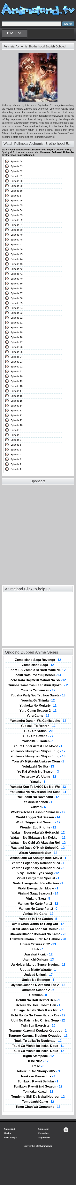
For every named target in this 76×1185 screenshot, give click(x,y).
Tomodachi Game (38, 1101)
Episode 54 (17, 210)
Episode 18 (17, 386)
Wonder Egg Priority (38, 827)
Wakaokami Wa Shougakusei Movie (38, 858)
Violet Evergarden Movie (38, 888)
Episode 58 (17, 190)
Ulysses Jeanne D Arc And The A (38, 985)
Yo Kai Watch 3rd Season (38, 771)
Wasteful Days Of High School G (38, 847)
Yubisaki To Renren (38, 726)
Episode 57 (17, 195)
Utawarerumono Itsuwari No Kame (38, 934)
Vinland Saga (38, 898)
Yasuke (38, 781)
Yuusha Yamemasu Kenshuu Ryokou (38, 685)
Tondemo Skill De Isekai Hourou (38, 1096)
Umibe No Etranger (38, 980)
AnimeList (43, 1129)
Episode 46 (17, 249)
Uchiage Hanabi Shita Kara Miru (38, 1010)
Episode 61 (17, 176)
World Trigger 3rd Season (38, 817)
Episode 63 (17, 166)
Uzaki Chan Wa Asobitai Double (38, 929)
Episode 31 (17, 322)
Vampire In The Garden (38, 919)
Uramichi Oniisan (38, 959)
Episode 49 (17, 234)
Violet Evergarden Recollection (38, 883)
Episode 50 (17, 230)
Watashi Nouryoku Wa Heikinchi (38, 832)
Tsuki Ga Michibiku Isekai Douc (38, 1046)
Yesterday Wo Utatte (38, 776)
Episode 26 (17, 347)
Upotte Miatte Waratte (38, 969)
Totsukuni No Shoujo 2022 (38, 1071)
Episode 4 (16, 454)
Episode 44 (17, 259)
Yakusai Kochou (38, 802)
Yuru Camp (38, 715)
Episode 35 (17, 303)
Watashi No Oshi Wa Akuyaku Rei (38, 842)
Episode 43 (17, 264)
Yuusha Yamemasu (38, 690)
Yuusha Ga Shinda (38, 700)
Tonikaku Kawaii (38, 1091)
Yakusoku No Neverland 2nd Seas (38, 792)
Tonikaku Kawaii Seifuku (38, 1081)
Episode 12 (17, 415)
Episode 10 (17, 425)
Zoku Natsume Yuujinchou (38, 675)
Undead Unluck (38, 974)
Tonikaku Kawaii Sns (38, 1076)
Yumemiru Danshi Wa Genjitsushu (38, 720)
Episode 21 (17, 371)
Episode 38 (17, 288)
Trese (38, 1066)
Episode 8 (16, 435)
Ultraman (38, 995)
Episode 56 (17, 200)
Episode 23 (17, 361)
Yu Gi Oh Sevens (38, 736)
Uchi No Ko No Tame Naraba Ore (38, 1015)
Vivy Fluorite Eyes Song (38, 873)
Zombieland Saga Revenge (38, 660)
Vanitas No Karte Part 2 (38, 903)
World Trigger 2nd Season (38, 822)
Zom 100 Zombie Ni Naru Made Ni (38, 670)
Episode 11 (16, 420)
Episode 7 (16, 440)
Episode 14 (17, 405)
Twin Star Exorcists (38, 1025)
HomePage (14, 33)
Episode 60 (17, 181)
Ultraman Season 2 (38, 990)
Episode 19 (17, 381)
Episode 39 (17, 283)
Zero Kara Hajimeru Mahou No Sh (38, 680)
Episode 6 (16, 444)
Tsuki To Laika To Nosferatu (38, 1040)
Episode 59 (17, 186)
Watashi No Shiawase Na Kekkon (38, 837)
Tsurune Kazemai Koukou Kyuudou (38, 1030)
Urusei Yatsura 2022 (38, 944)
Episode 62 (17, 171)
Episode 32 (17, 317)
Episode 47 (17, 244)
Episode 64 (17, 161)
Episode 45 (17, 254)
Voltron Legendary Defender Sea (38, 863)
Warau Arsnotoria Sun (38, 853)
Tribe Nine (38, 1061)
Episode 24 (17, 357)
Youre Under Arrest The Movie (38, 746)
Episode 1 (16, 469)
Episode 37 (17, 293)
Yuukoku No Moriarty (38, 705)
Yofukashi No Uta (38, 766)
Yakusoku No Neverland (38, 797)
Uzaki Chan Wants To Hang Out (38, 924)
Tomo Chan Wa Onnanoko (38, 1106)
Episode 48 (17, 239)
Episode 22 (17, 366)
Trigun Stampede (38, 1056)
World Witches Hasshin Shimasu (38, 812)
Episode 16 (17, 396)
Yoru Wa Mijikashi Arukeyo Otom (38, 761)
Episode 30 (17, 327)
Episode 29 (17, 332)
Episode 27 (17, 342)
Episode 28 (17, 337)
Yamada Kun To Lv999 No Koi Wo (38, 787)
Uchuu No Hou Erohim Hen (38, 1005)
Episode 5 (16, 449)
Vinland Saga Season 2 (38, 893)
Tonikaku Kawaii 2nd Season (38, 1086)
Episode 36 (17, 298)
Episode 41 (17, 274)
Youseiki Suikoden (38, 741)
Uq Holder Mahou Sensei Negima (38, 964)
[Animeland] (38, 16)
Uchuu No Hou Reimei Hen (38, 1000)
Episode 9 (16, 430)
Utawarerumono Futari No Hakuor (38, 939)
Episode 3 (16, 459)
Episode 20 (17, 376)
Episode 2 (16, 464)
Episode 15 (17, 400)
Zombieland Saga (38, 665)
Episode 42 (17, 269)
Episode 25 (17, 352)
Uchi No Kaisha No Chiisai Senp (38, 1020)
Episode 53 (17, 215)
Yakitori (38, 807)
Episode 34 (17, 308)
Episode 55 (17, 205)
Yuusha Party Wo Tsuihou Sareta (38, 695)
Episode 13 (17, 410)
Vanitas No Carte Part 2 (38, 908)
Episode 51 (17, 225)
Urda (38, 949)
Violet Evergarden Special (38, 878)
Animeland (9, 1129)
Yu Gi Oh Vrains (38, 731)
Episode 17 (17, 391)
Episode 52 (17, 220)
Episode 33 (17, 313)
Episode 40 (17, 278)
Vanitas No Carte (38, 913)
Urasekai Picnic (38, 954)
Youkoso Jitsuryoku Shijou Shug (38, 751)
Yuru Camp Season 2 (38, 710)
